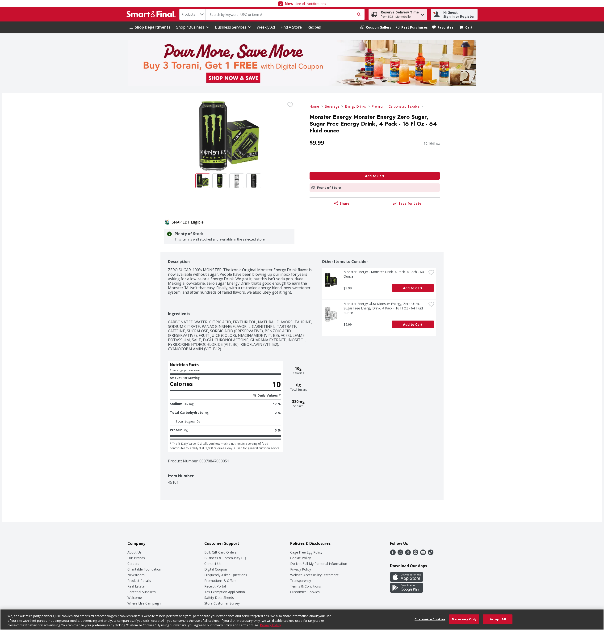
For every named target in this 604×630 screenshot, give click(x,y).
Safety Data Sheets (219, 597)
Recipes (314, 27)
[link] (376, 27)
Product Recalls (139, 580)
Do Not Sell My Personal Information (318, 563)
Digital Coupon (215, 569)
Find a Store (291, 27)
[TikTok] (430, 553)
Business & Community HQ (225, 558)
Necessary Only (464, 619)
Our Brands (136, 558)
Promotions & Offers (220, 580)
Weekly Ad (266, 27)
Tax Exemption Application (224, 592)
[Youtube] (423, 553)
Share (344, 203)
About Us (134, 552)
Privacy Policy (300, 569)
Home (314, 106)
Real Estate (136, 586)
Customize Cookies (305, 592)
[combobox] (192, 14)
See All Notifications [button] (310, 3)
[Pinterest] (415, 553)
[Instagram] (400, 553)
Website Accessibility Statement (314, 575)
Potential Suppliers (141, 592)
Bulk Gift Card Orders (220, 552)
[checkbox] (290, 105)
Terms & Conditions (305, 586)
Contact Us (212, 563)
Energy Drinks (355, 106)
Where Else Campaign (144, 603)
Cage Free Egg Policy (306, 552)
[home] (151, 14)
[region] (302, 619)
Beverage (332, 106)
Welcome (134, 597)
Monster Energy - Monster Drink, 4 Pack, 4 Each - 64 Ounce (384, 274)
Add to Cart (375, 176)
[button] (422, 13)
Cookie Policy (300, 558)
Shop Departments (152, 27)
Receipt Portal (215, 586)
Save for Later (410, 203)
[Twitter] (408, 553)
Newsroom (136, 575)
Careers (133, 563)
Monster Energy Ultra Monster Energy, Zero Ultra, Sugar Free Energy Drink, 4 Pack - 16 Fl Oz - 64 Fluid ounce (384, 308)
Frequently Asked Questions (225, 575)
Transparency (300, 580)
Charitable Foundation (144, 569)
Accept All (498, 619)
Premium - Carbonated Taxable (395, 106)
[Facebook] (393, 553)
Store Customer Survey (222, 603)
